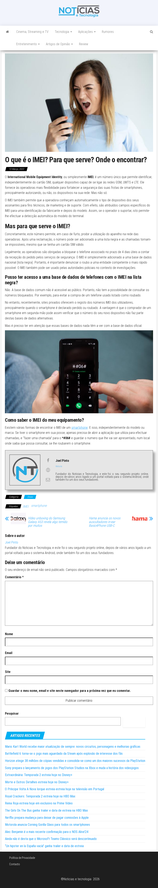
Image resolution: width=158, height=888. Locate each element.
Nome (9, 634)
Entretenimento (27, 44)
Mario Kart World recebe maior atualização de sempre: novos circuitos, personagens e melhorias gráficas (72, 747)
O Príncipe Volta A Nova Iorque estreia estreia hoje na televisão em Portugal (54, 789)
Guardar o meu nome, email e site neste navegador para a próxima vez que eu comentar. (69, 691)
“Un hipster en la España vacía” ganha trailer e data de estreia (44, 846)
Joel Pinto (11, 542)
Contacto (14, 864)
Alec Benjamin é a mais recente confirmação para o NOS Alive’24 (46, 832)
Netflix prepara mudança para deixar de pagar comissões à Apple (47, 818)
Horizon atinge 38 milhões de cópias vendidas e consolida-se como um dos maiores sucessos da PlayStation (75, 761)
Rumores (108, 32)
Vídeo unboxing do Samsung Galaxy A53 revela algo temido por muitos (47, 522)
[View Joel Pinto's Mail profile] (47, 479)
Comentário (14, 577)
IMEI (26, 506)
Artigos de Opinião (58, 44)
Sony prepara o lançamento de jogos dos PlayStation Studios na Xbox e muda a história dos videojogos (72, 768)
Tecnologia (62, 32)
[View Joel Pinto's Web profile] (47, 469)
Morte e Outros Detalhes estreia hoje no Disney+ (37, 782)
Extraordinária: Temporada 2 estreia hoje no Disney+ (38, 775)
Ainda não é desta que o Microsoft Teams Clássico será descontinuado (51, 839)
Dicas (30, 496)
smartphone (79, 428)
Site (7, 672)
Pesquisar (12, 713)
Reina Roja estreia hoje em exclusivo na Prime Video (39, 803)
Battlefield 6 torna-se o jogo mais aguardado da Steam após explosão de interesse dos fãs (64, 754)
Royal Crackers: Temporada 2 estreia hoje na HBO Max (40, 796)
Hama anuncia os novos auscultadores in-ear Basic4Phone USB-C (104, 522)
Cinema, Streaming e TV (32, 32)
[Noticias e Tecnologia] (7, 32)
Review (83, 44)
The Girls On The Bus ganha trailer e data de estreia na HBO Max (46, 810)
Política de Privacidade (22, 857)
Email (8, 653)
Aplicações (86, 32)
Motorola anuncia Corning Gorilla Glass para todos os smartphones (47, 825)
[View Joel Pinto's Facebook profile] (47, 460)
